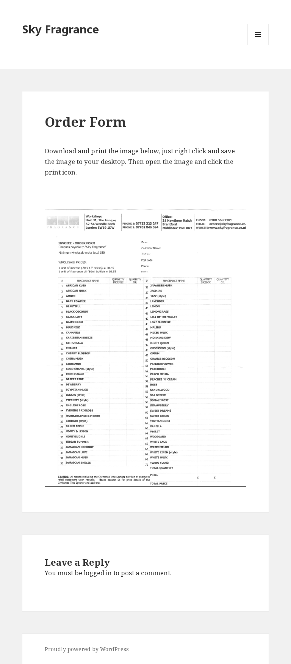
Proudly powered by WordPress (87, 649)
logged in (98, 572)
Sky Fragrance (60, 29)
